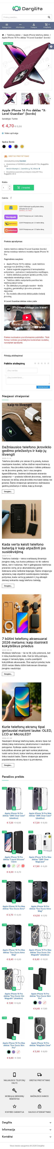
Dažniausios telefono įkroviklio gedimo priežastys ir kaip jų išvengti (26, 450)
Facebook (11, 197)
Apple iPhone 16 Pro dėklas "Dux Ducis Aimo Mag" (40, 908)
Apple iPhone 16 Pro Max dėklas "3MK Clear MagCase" (40, 859)
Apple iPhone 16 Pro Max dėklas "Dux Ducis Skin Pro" (14, 1045)
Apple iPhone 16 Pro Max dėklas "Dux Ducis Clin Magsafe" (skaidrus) (40, 952)
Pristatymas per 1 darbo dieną (31, 216)
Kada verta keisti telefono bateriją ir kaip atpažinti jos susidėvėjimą (24, 548)
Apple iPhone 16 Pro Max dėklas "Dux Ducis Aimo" (14, 907)
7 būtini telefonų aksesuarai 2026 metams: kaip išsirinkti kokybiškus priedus (25, 642)
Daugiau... (8, 491)
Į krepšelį (23, 187)
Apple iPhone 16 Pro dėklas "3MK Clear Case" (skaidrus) (14, 815)
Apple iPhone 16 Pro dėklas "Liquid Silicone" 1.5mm (14, 859)
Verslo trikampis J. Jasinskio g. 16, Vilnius (22, 169)
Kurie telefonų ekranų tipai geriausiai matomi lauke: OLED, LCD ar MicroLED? (27, 730)
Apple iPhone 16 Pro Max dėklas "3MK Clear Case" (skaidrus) (40, 815)
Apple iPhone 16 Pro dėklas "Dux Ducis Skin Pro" (40, 996)
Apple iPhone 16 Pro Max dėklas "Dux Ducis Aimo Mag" (14, 952)
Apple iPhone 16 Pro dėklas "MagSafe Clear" (40, 1044)
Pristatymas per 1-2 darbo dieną (31, 222)
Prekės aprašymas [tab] (13, 241)
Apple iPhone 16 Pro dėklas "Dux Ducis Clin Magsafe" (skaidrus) (14, 996)
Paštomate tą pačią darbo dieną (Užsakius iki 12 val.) (31, 208)
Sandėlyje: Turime (10, 119)
